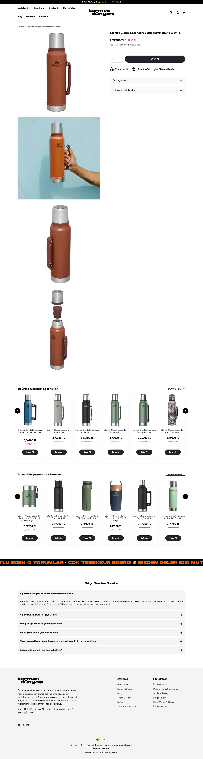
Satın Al (30, 452)
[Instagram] (23, 725)
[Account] (177, 12)
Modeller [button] (22, 8)
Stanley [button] (53, 8)
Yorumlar (30, 17)
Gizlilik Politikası (160, 693)
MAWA (114, 753)
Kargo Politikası (160, 698)
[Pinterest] (27, 725)
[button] (171, 12)
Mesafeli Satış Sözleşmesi (165, 689)
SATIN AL (155, 59)
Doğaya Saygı (124, 689)
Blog (20, 17)
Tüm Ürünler (69, 8)
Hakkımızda (123, 685)
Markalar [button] (38, 8)
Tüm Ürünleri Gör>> (175, 389)
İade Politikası (160, 685)
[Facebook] (19, 725)
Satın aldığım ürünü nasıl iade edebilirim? (41, 650)
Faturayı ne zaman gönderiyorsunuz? (39, 632)
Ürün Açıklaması (120, 81)
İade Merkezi (159, 707)
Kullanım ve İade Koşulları (124, 90)
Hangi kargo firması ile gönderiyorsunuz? (41, 624)
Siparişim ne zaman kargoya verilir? (38, 615)
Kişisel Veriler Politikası (163, 702)
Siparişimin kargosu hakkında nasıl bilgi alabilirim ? (46, 594)
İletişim (120, 702)
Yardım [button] (42, 17)
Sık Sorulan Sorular (126, 707)
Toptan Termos (125, 698)
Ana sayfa (21, 26)
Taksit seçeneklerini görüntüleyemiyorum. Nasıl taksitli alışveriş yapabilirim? (58, 641)
